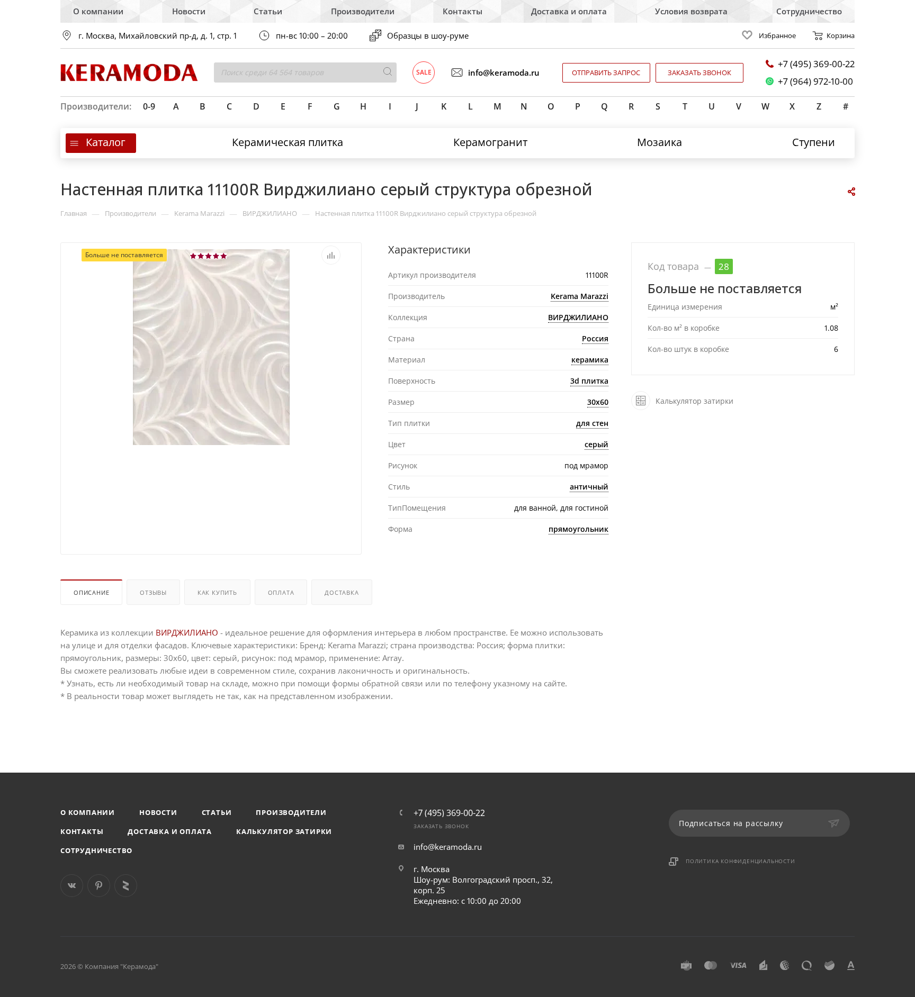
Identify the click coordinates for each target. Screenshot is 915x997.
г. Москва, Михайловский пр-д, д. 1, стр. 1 (157, 36)
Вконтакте (71, 885)
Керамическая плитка (287, 142)
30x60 (597, 402)
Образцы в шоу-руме (428, 35)
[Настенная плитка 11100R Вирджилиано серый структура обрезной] (211, 407)
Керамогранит (490, 142)
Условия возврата (691, 11)
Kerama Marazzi (579, 296)
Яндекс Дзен (125, 885)
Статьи (268, 11)
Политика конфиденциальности (740, 861)
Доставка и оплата (569, 11)
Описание (91, 592)
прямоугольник (578, 529)
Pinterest (98, 885)
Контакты (462, 11)
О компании (98, 11)
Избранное (777, 35)
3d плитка (589, 381)
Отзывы (153, 592)
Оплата (281, 592)
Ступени (813, 142)
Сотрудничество (809, 11)
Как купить (217, 592)
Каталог (105, 142)
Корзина (841, 35)
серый (596, 444)
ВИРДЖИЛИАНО (578, 317)
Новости (188, 11)
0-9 (149, 106)
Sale (424, 72)
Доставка (341, 592)
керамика (589, 360)
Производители (362, 11)
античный (589, 487)
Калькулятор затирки (284, 831)
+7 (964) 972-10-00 (815, 81)
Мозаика (659, 142)
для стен (592, 423)
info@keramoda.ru (504, 72)
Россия (595, 338)
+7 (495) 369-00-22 (816, 63)
